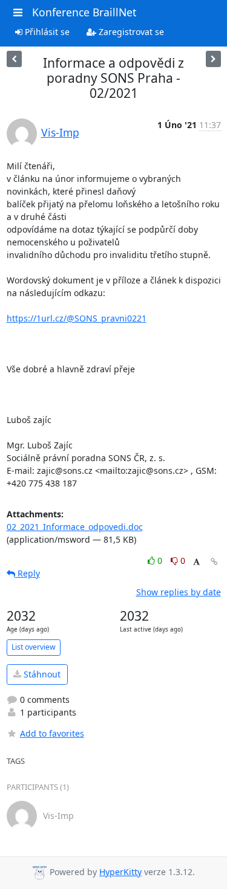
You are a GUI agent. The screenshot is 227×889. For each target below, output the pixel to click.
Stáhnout (41, 674)
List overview (34, 647)
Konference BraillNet (84, 12)
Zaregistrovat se (130, 31)
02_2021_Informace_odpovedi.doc (75, 526)
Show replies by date (178, 592)
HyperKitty (120, 872)
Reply (27, 573)
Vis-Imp (60, 132)
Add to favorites (52, 733)
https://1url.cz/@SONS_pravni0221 (76, 318)
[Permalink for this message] (214, 562)
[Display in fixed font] (196, 562)
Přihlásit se (46, 31)
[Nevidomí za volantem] (14, 59)
